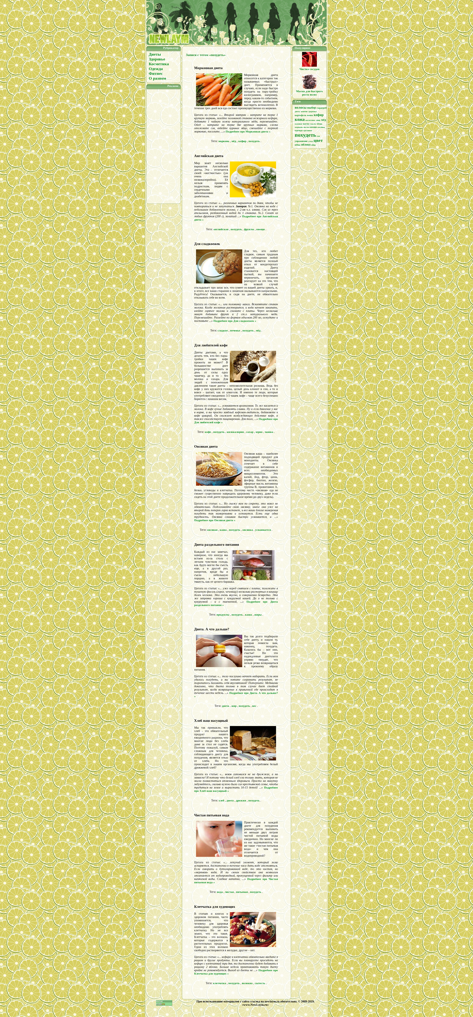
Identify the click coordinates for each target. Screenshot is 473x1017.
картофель (300, 115)
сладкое (223, 330)
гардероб (322, 107)
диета (225, 705)
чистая (229, 891)
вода (220, 891)
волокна (247, 983)
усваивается (263, 529)
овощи (260, 229)
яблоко (306, 144)
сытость (260, 983)
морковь (223, 141)
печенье (235, 330)
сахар (249, 431)
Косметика (159, 64)
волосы (301, 107)
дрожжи (241, 800)
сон (318, 136)
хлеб (221, 800)
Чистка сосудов (309, 69)
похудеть (254, 141)
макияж (298, 124)
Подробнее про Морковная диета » (248, 131)
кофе (208, 431)
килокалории (235, 431)
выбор (311, 107)
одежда (299, 130)
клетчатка (219, 983)
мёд (234, 141)
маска (306, 123)
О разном (157, 78)
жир (233, 705)
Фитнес (156, 73)
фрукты (249, 229)
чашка (269, 431)
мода (319, 123)
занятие (304, 111)
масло (313, 124)
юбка (297, 144)
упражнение (301, 141)
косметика (310, 120)
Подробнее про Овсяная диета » (214, 520)
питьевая (242, 891)
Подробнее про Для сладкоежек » (234, 320)
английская (220, 229)
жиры (258, 614)
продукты (223, 614)
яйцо (313, 145)
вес (254, 705)
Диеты (155, 54)
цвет (318, 140)
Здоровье (157, 59)
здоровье (312, 111)
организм (307, 131)
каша (223, 529)
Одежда (156, 68)
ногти (306, 127)
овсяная (212, 529)
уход (310, 141)
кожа (300, 119)
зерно (259, 431)
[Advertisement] (163, 145)
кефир (242, 141)
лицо (318, 120)
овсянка (247, 529)
